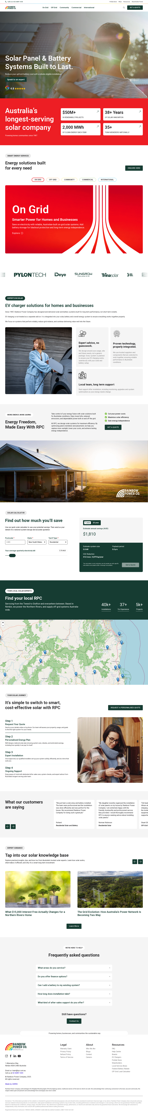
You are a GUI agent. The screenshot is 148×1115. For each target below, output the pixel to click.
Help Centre (116, 1052)
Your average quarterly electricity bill (20, 551)
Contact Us (74, 1021)
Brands (114, 1054)
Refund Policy (65, 1054)
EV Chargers (116, 1057)
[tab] (38, 180)
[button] (74, 968)
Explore (16, 233)
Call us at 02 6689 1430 (15, 1)
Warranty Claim (66, 1049)
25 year (96, 523)
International (89, 8)
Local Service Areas (119, 1066)
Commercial (76, 8)
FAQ (113, 1049)
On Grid (45, 8)
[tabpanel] (74, 219)
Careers (89, 1057)
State (30, 538)
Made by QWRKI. (11, 1084)
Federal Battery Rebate (120, 1069)
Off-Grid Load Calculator (121, 1071)
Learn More (74, 926)
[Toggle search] (124, 7)
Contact (89, 1054)
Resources (126, 1)
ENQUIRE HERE (134, 168)
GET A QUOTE (135, 7)
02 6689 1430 (18, 1073)
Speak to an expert (16, 79)
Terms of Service (66, 1057)
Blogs (88, 1052)
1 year (87, 523)
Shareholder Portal (137, 1)
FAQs (120, 1)
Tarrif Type (53, 538)
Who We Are (90, 1049)
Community (64, 8)
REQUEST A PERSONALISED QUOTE (125, 708)
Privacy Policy (65, 1052)
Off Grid (54, 8)
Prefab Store (113, 1)
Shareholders (117, 1063)
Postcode (9, 538)
